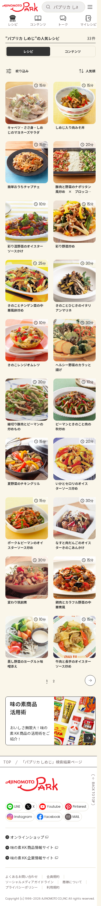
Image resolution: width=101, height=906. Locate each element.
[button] (63, 7)
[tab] (73, 51)
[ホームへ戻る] (20, 7)
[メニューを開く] (90, 7)
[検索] (48, 7)
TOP (7, 762)
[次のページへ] (90, 680)
